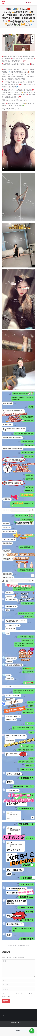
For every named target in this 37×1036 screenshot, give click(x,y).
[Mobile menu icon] (34, 2)
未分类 (5, 36)
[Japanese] (30, 2)
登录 (3, 1015)
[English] (28, 2)
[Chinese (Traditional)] (26, 2)
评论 (28, 945)
